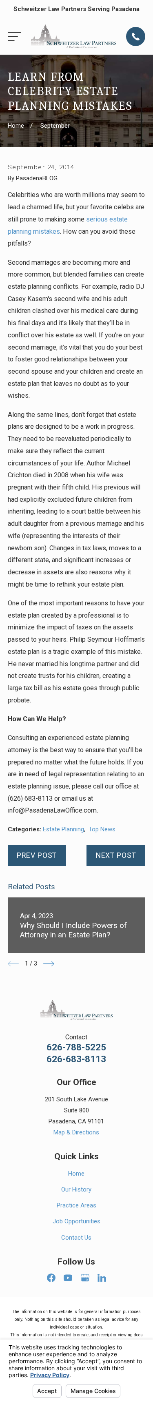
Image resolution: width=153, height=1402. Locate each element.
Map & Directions (76, 1132)
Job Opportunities (76, 1221)
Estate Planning (63, 829)
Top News (102, 829)
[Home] (73, 36)
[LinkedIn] (102, 1278)
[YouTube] (68, 1278)
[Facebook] (51, 1278)
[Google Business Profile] (85, 1278)
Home (76, 1173)
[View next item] (48, 963)
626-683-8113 (76, 1059)
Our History (76, 1189)
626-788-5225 (76, 1047)
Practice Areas (76, 1205)
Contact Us (76, 1237)
